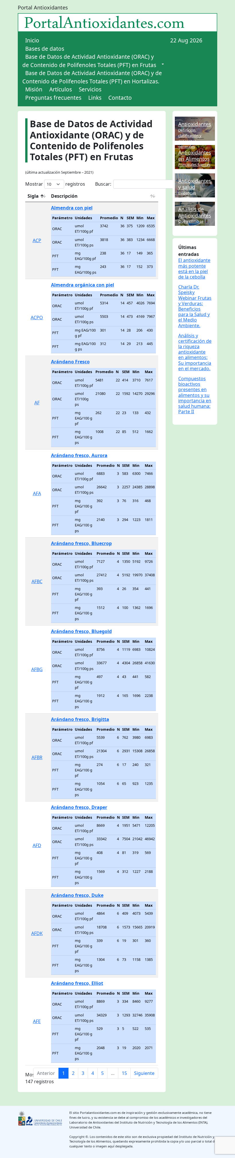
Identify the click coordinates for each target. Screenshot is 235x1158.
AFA (37, 493)
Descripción (64, 196)
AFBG (37, 669)
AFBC (37, 581)
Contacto (120, 97)
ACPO (37, 317)
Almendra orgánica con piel (82, 285)
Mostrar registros (55, 184)
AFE (37, 1021)
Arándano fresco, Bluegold (81, 631)
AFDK (37, 933)
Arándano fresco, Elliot (77, 983)
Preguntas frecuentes (53, 97)
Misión (33, 89)
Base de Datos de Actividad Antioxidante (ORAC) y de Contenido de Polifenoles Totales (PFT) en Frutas (89, 61)
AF (37, 402)
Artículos (60, 89)
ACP (37, 240)
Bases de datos (44, 48)
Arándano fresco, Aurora (79, 455)
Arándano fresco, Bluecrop (81, 543)
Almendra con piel (72, 208)
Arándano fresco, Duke (77, 895)
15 (124, 1073)
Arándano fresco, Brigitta (80, 719)
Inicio (32, 40)
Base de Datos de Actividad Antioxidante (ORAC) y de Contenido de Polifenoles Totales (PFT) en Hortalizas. (92, 77)
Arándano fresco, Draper (79, 807)
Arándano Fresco (70, 361)
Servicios (90, 89)
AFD (37, 845)
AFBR (37, 757)
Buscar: (103, 184)
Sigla (33, 196)
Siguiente (144, 1073)
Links (94, 97)
